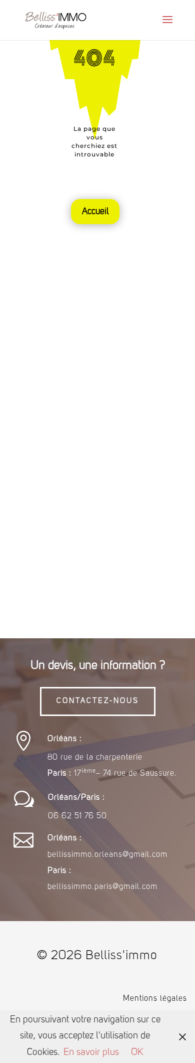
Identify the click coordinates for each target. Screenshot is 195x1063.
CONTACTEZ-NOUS (97, 701)
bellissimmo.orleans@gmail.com (108, 855)
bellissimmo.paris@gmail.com (103, 887)
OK (137, 1052)
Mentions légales (155, 999)
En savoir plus (91, 1052)
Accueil (95, 211)
